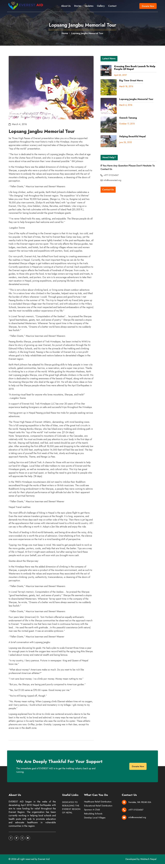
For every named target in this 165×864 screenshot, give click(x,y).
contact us (108, 189)
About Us (66, 6)
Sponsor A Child (92, 809)
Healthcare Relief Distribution (97, 801)
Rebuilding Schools (93, 813)
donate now (138, 766)
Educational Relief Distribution (98, 805)
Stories (77, 6)
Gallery (101, 6)
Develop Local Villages (94, 817)
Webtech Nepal (148, 859)
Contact (112, 6)
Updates (89, 6)
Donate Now (148, 6)
